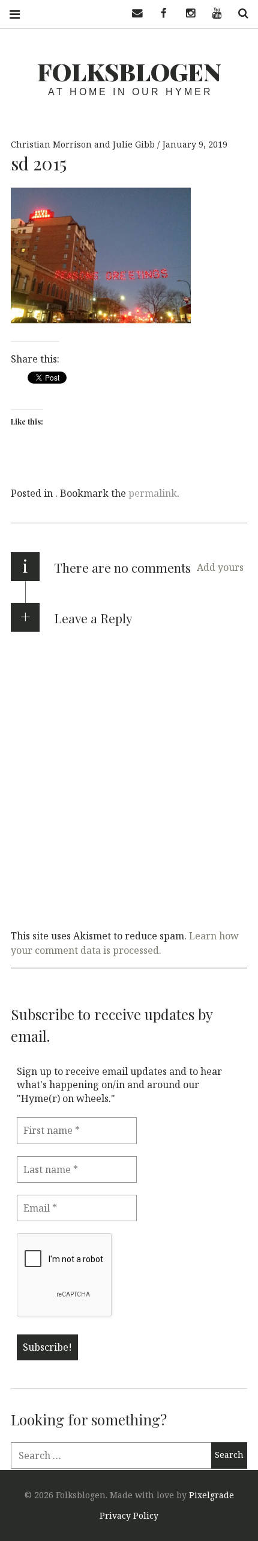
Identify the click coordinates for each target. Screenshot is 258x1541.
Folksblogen (129, 71)
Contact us (133, 13)
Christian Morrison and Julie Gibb (84, 144)
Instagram (186, 13)
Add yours (220, 567)
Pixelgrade (211, 1495)
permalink (152, 493)
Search (239, 13)
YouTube (212, 13)
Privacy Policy (129, 1515)
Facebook (160, 13)
